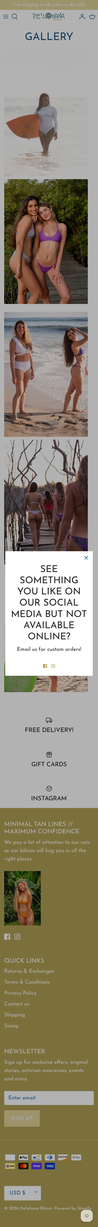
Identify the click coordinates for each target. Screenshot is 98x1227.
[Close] (86, 557)
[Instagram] (53, 666)
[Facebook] (45, 666)
